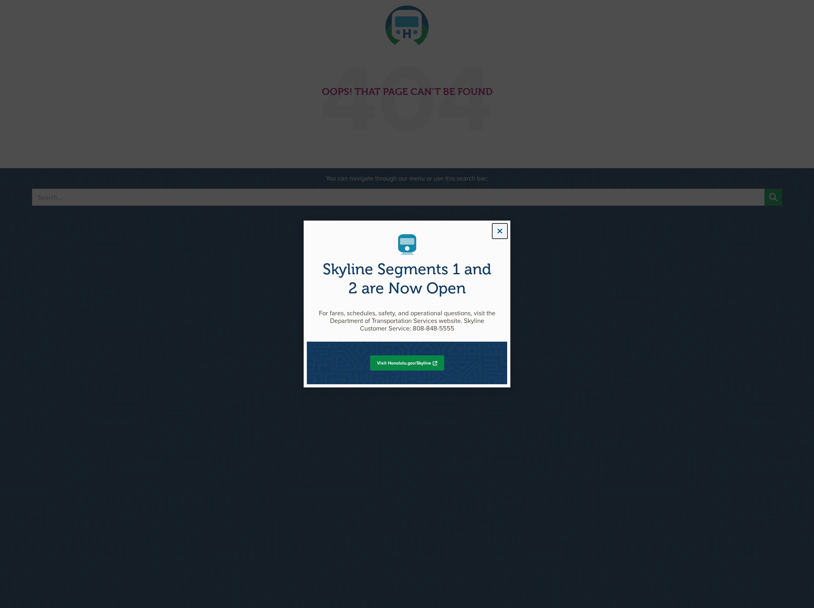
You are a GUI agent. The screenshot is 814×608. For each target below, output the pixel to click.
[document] (407, 304)
